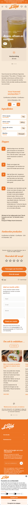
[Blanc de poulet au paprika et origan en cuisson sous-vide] (12, 356)
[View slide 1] (12, 64)
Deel (5, 279)
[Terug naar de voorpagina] (3, 31)
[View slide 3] (16, 64)
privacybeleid (15, 327)
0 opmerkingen (23, 279)
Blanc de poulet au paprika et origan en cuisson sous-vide (11, 365)
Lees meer (6, 394)
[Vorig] (2, 2)
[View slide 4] (17, 415)
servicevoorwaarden (8, 329)
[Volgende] (26, 2)
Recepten (8, 31)
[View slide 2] (14, 64)
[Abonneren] (21, 463)
